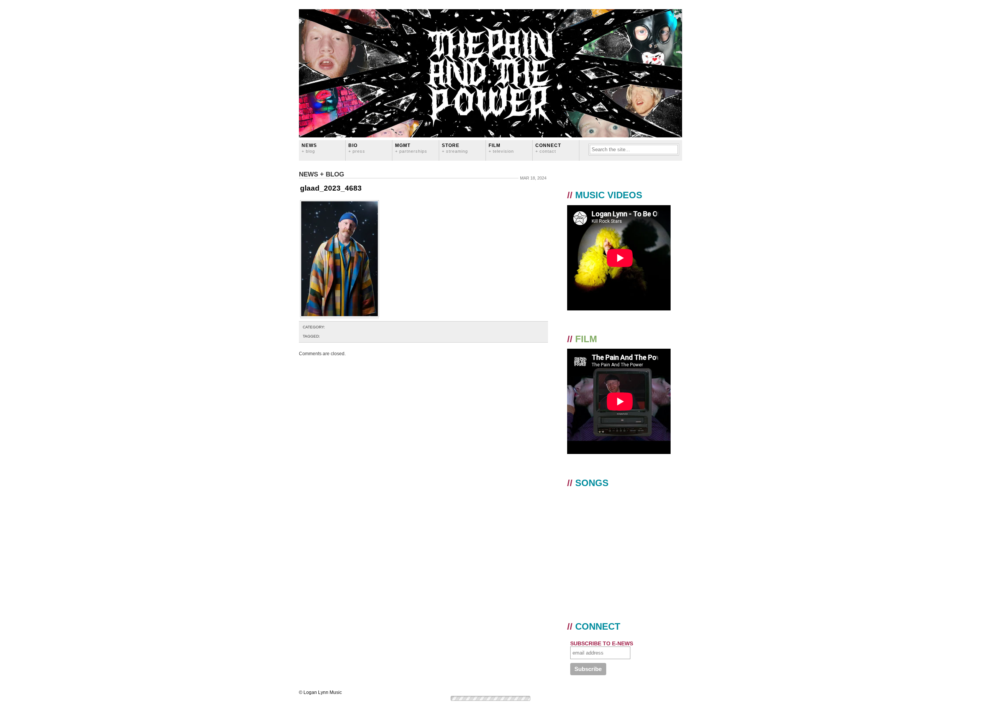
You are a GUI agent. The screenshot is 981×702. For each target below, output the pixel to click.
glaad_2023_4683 (331, 188)
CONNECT (548, 148)
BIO (356, 148)
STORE (455, 148)
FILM (501, 148)
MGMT (411, 148)
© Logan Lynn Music (320, 692)
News (309, 148)
